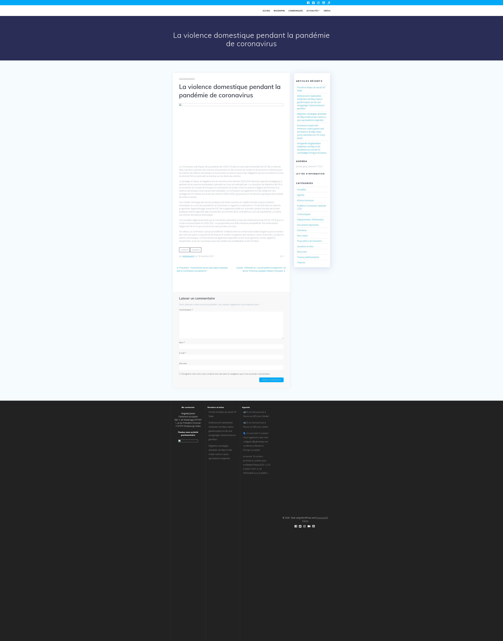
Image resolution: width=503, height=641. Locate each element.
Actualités (312, 10)
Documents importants (308, 224)
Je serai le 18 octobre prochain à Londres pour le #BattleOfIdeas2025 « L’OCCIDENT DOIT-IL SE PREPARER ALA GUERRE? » (257, 465)
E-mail (182, 353)
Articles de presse (305, 200)
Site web (183, 363)
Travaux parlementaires (308, 257)
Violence (196, 250)
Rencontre (302, 251)
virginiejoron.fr (188, 256)
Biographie (279, 10)
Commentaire (186, 309)
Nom (182, 342)
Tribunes (301, 262)
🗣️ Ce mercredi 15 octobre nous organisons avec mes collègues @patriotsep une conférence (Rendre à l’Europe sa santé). (255, 441)
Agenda (300, 195)
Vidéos (327, 10)
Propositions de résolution (309, 241)
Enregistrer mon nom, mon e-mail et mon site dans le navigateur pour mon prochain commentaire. (226, 374)
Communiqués (295, 10)
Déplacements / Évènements (310, 219)
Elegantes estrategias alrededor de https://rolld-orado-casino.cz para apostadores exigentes (312, 117)
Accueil (266, 10)
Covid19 (184, 250)
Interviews (302, 230)
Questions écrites (187, 79)
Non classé (302, 235)
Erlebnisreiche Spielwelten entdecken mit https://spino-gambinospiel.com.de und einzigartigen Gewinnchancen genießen (310, 102)
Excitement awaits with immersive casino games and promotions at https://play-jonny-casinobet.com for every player (311, 131)
